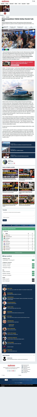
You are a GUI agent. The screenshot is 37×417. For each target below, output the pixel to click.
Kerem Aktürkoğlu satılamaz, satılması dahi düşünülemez (17, 359)
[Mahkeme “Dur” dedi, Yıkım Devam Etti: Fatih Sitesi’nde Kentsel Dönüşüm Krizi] (26, 199)
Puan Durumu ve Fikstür (26, 369)
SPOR (19, 3)
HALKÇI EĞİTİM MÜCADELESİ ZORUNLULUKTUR (15, 312)
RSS (6, 379)
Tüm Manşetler (25, 370)
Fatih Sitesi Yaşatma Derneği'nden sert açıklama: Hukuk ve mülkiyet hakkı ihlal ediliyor (25, 192)
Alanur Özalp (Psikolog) (12, 337)
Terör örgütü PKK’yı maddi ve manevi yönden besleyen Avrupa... (18, 317)
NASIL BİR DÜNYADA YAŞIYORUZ (13, 322)
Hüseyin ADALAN (10, 297)
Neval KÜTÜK (9, 349)
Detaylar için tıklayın (18, 252)
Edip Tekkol (9, 316)
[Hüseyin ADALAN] (4, 298)
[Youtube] (14, 163)
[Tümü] (33, 285)
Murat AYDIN (9, 288)
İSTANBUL (7, 17)
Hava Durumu (25, 366)
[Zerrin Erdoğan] (4, 321)
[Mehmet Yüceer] (4, 307)
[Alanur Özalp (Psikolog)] (4, 338)
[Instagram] (12, 163)
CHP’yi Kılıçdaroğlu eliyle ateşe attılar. (14, 308)
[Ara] (32, 1)
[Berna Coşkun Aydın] (4, 329)
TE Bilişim (20, 382)
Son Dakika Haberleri (26, 371)
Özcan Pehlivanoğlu (11, 302)
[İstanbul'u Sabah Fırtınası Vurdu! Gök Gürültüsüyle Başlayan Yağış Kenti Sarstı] (10, 173)
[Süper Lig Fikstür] (33, 256)
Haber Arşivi (25, 372)
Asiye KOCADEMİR (10, 342)
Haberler (3, 17)
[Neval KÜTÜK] (4, 350)
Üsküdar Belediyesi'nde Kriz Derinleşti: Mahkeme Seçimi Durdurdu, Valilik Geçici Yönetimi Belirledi (26, 179)
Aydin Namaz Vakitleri (26, 367)
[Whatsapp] (15, 371)
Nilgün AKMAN (10, 293)
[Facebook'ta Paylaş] (3, 49)
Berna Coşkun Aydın (11, 328)
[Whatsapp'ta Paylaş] (6, 49)
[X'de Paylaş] (4, 49)
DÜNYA (16, 3)
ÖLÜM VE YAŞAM (10, 346)
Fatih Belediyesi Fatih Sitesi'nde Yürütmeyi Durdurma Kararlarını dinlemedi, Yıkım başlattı (10, 205)
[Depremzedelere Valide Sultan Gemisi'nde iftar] (18, 38)
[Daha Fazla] (8, 49)
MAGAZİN (23, 3)
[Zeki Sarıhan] (4, 312)
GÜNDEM (2, 3)
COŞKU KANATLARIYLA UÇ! (12, 351)
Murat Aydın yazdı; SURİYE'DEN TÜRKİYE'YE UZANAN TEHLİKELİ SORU (19, 289)
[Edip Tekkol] (4, 316)
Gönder (4, 220)
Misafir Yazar (11, 324)
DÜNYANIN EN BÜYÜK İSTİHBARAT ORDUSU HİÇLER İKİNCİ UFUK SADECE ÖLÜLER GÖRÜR (20, 299)
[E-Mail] (9, 163)
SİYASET (6, 3)
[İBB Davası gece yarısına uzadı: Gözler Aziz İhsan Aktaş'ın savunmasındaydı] (10, 186)
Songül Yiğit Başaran (11, 333)
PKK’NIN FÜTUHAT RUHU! (11, 303)
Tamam (2, 386)
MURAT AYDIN (10, 161)
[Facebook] (10, 163)
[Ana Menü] (34, 1)
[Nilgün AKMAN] (4, 293)
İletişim (20, 375)
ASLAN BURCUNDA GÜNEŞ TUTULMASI (14, 294)
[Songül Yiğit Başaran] (4, 333)
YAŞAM (28, 3)
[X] (9, 371)
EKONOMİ (11, 3)
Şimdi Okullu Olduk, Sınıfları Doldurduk (14, 343)
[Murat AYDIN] (4, 289)
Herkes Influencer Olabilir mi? (12, 334)
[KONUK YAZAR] (4, 358)
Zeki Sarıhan (9, 311)
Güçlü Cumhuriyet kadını (11, 329)
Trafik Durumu (25, 368)
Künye (4, 375)
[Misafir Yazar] (5, 324)
